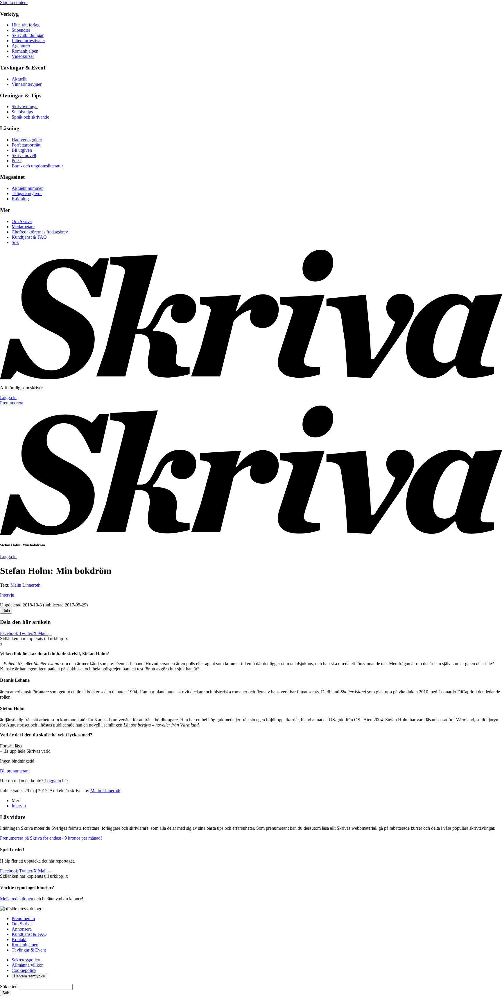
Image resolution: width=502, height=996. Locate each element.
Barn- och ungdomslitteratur (37, 165)
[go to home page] (251, 377)
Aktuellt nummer (27, 188)
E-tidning (20, 198)
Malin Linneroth (25, 585)
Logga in (8, 397)
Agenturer (21, 45)
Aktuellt (19, 78)
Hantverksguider (27, 139)
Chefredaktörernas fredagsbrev (40, 231)
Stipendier (21, 30)
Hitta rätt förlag (26, 24)
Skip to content (14, 2)
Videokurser (23, 56)
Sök (15, 242)
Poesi (16, 160)
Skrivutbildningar (28, 35)
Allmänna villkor (27, 965)
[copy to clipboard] (50, 635)
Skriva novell (24, 155)
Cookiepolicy (24, 970)
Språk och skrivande (30, 117)
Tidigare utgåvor (27, 193)
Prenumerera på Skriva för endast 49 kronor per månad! (51, 838)
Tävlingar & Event (29, 949)
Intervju (7, 594)
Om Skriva (22, 221)
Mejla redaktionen (16, 898)
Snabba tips (22, 111)
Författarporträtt (26, 144)
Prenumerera (11, 402)
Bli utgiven (22, 150)
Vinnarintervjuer (27, 84)
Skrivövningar (25, 106)
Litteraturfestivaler (28, 40)
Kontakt (19, 939)
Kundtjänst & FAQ (29, 237)
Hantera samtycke (29, 976)
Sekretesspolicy (26, 959)
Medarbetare (23, 226)
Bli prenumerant (15, 770)
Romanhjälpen (25, 51)
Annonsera (22, 929)
